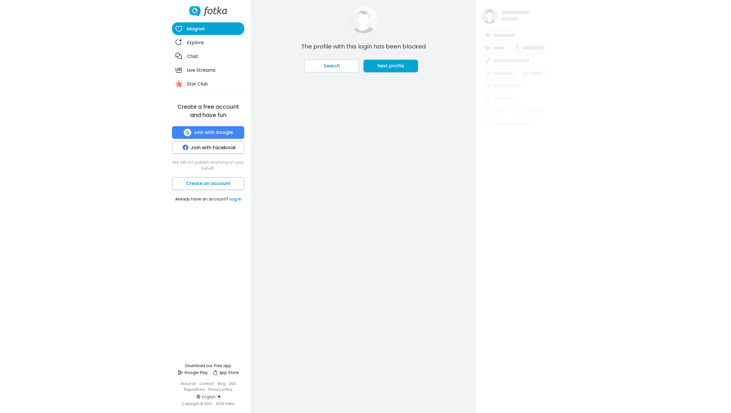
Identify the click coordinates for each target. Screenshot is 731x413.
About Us (188, 383)
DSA (232, 383)
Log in (235, 199)
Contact (207, 383)
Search (332, 66)
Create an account (208, 183)
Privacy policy (220, 389)
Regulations (194, 389)
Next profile (391, 66)
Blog (222, 383)
